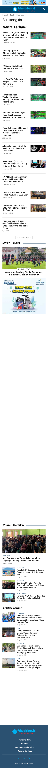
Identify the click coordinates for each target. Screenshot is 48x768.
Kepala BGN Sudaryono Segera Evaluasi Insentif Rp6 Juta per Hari (30, 572)
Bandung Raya (24, 269)
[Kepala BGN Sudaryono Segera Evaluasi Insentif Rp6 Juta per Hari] (8, 572)
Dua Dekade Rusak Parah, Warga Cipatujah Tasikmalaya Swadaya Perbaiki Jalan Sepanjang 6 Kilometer (30, 649)
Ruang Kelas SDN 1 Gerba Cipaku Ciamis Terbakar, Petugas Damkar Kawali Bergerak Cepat (28, 634)
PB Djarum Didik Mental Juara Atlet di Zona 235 (13, 67)
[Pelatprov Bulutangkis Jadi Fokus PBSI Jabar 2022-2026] (38, 195)
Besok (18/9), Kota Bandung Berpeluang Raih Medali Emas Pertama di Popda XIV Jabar (15, 36)
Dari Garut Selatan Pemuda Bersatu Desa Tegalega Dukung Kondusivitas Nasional (21, 559)
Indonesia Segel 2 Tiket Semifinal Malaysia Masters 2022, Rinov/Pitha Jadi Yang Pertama (15, 224)
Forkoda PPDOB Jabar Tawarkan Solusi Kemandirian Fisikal (31, 597)
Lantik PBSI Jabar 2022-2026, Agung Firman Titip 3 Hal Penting (14, 207)
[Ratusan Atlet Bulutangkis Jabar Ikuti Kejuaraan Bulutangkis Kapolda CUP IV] (38, 115)
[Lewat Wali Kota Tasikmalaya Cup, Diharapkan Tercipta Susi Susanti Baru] (38, 97)
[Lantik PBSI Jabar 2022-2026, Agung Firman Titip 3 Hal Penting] (38, 208)
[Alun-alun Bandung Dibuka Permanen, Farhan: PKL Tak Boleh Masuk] (24, 258)
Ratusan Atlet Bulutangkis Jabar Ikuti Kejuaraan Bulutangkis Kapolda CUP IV (15, 114)
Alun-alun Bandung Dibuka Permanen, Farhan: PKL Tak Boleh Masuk (24, 273)
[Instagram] (24, 758)
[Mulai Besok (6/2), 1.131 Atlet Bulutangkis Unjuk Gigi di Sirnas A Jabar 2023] (38, 164)
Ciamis (19, 628)
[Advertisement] (24, 418)
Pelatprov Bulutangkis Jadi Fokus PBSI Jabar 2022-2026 (15, 193)
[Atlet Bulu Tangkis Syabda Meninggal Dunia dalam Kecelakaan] (38, 148)
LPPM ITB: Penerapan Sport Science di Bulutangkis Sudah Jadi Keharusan (14, 179)
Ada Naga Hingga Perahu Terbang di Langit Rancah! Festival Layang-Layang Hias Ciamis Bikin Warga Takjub (29, 664)
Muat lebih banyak (23, 237)
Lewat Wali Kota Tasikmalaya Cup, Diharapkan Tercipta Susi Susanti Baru (13, 98)
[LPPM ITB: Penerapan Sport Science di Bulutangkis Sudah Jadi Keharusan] (38, 179)
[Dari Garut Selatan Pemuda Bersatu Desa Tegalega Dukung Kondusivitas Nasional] (24, 541)
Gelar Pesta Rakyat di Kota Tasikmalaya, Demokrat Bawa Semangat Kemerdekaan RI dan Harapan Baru (30, 618)
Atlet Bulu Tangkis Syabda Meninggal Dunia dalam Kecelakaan (14, 148)
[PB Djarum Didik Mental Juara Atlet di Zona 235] (38, 69)
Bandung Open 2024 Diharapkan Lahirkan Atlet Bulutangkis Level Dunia (13, 52)
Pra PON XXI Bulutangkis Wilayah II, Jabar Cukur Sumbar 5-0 (13, 81)
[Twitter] (29, 758)
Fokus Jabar (6, 555)
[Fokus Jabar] (24, 9)
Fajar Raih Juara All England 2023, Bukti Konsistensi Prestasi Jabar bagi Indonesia (15, 131)
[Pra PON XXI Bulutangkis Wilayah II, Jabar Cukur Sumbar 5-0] (38, 82)
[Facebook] (18, 758)
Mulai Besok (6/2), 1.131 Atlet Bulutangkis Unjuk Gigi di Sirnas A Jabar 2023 (14, 163)
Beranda (5, 15)
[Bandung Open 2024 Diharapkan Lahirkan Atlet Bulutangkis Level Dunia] (38, 53)
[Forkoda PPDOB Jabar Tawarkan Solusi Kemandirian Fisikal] (8, 597)
